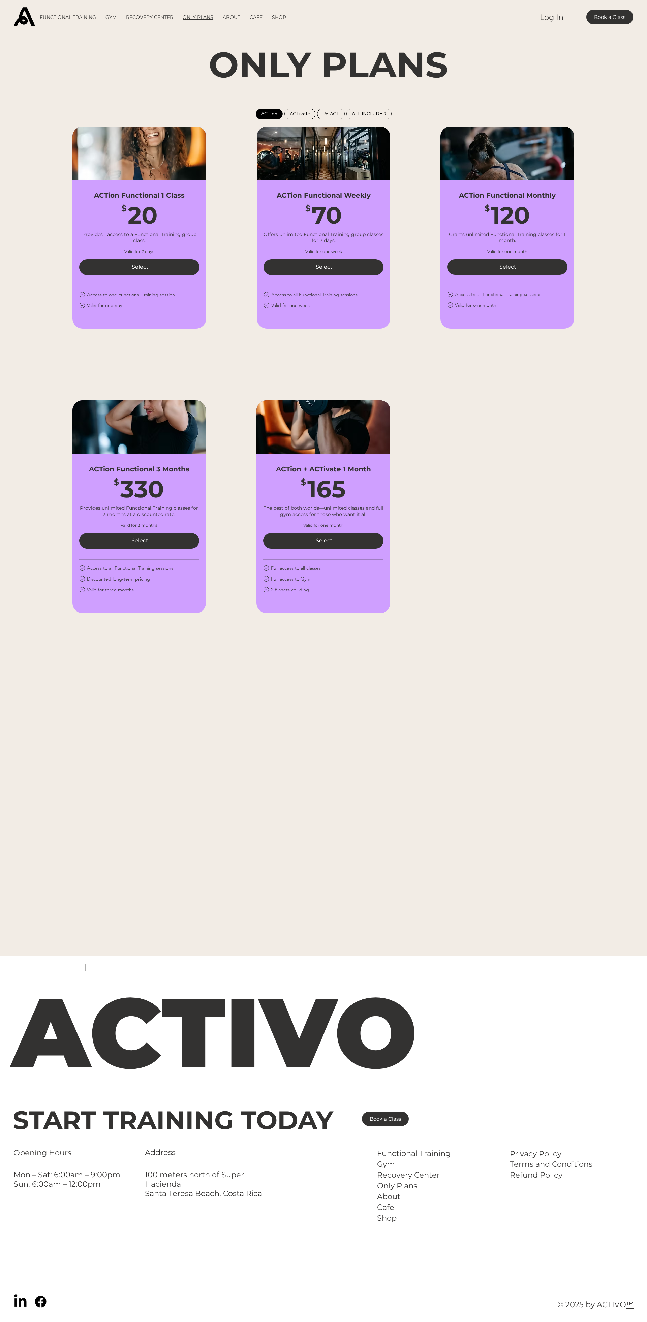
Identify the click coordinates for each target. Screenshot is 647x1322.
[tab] (269, 114)
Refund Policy (536, 1175)
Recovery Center (408, 1175)
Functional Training (414, 1153)
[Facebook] (40, 1301)
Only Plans (397, 1185)
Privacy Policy (535, 1153)
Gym (386, 1164)
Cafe (385, 1207)
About (388, 1196)
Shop (387, 1218)
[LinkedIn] (20, 1301)
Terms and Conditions (551, 1164)
